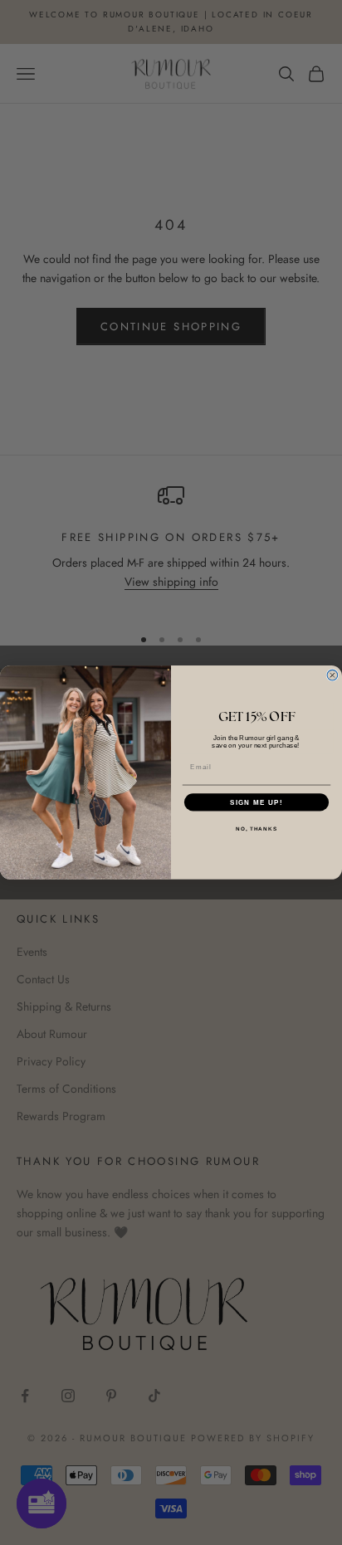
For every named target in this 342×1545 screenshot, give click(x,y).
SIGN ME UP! (256, 802)
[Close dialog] (332, 675)
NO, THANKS (256, 828)
